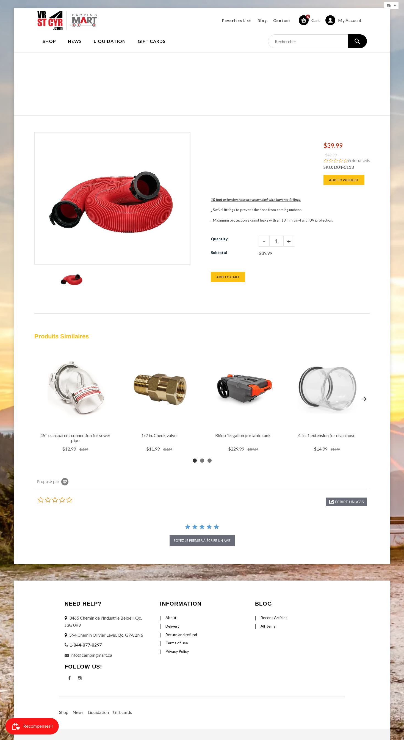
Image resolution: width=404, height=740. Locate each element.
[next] (364, 398)
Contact (281, 20)
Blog (262, 20)
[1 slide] (195, 461)
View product (76, 423)
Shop (63, 712)
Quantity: (220, 238)
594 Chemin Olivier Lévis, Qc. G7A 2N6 (106, 634)
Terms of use (176, 642)
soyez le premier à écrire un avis (202, 540)
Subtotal (219, 252)
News (78, 712)
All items (268, 626)
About (170, 617)
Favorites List (236, 20)
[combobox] (317, 41)
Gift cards (122, 712)
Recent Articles (274, 617)
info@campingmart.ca (91, 655)
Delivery (172, 626)
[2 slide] (202, 461)
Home (168, 78)
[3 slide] (209, 461)
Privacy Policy (177, 651)
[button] (346, 502)
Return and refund (181, 634)
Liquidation (98, 712)
